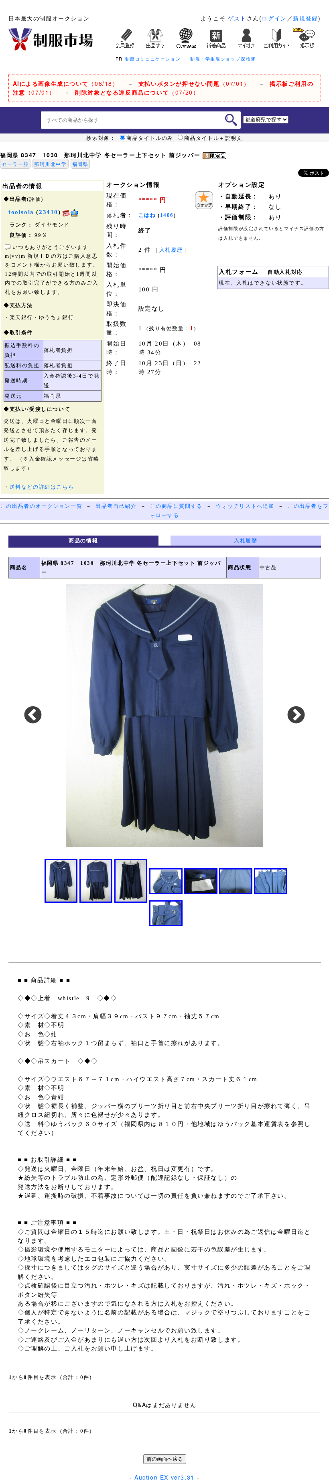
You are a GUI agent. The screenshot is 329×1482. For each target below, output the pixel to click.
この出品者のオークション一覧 (41, 506)
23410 (48, 212)
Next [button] (296, 716)
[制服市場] (50, 38)
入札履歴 (171, 250)
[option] (164, 715)
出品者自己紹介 (115, 506)
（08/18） (66, 83)
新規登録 (305, 18)
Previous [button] (33, 716)
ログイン (274, 18)
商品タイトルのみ (149, 138)
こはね (147, 215)
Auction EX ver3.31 (164, 1477)
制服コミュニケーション (153, 58)
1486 (167, 215)
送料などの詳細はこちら (42, 487)
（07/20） (137, 92)
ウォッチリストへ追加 (245, 506)
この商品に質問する (176, 506)
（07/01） (194, 83)
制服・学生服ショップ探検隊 (223, 58)
